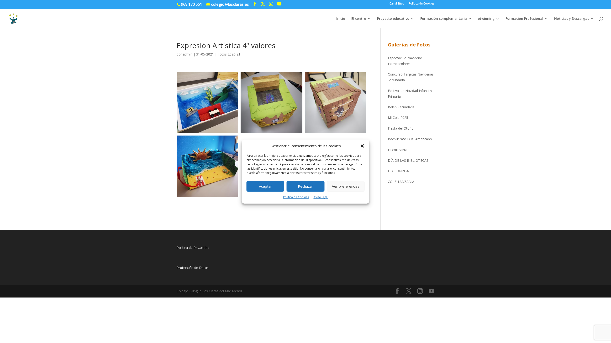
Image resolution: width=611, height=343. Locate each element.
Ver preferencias (345, 186)
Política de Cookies (296, 197)
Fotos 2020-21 (229, 54)
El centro (358, 19)
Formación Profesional (524, 19)
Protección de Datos (193, 267)
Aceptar (265, 186)
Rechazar (305, 186)
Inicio (340, 19)
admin (187, 54)
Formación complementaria (443, 19)
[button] (362, 146)
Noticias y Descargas (571, 19)
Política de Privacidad (193, 247)
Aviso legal (321, 197)
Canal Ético (397, 3)
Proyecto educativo (393, 19)
